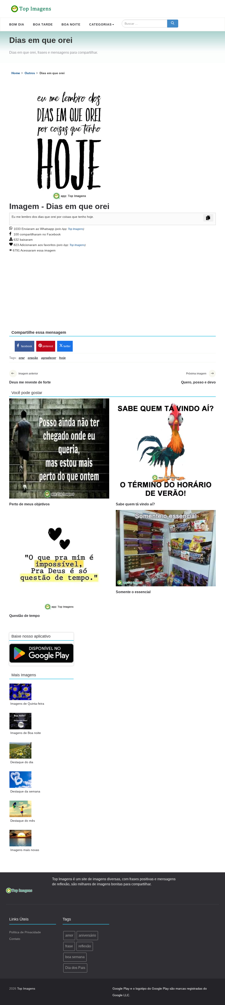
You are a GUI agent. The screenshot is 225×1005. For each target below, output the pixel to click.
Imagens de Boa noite (25, 733)
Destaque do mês (22, 820)
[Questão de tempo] (59, 560)
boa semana (75, 957)
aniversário (87, 935)
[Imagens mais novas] (20, 838)
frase (69, 946)
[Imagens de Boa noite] (20, 721)
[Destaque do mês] (20, 809)
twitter (67, 346)
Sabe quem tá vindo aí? (135, 504)
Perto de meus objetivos (29, 504)
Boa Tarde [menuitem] (43, 24)
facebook (26, 346)
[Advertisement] (112, 288)
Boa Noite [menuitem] (71, 24)
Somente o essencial (133, 592)
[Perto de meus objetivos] (59, 448)
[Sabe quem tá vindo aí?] (166, 448)
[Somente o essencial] (166, 548)
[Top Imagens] (31, 8)
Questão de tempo (24, 616)
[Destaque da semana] (20, 779)
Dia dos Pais (75, 968)
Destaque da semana (25, 791)
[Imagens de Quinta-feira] (20, 692)
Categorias (100, 24)
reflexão (84, 946)
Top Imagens (75, 229)
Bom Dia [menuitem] (16, 24)
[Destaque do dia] (20, 750)
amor (69, 935)
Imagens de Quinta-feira (27, 703)
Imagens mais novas (24, 850)
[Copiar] (208, 218)
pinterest (47, 346)
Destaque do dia (21, 762)
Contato (14, 939)
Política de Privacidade (25, 932)
